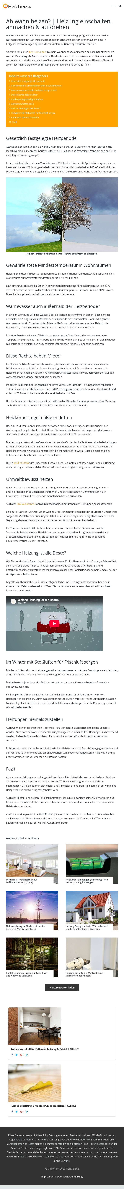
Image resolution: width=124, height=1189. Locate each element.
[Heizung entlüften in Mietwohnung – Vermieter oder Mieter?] (92, 957)
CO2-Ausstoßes (25, 504)
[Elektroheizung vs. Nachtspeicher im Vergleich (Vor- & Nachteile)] (32, 910)
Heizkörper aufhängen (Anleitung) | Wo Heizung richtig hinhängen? (87, 881)
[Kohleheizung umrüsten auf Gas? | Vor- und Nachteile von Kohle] (32, 957)
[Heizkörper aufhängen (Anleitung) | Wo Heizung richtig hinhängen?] (92, 864)
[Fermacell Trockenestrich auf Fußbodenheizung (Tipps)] (32, 864)
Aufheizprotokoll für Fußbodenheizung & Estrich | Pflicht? (45, 1049)
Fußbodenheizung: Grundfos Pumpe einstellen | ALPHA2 (43, 1105)
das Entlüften (21, 463)
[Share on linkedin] (27, 1054)
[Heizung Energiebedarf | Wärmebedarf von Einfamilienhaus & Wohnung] (92, 910)
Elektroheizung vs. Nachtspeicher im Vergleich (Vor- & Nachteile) (25, 927)
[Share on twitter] (17, 1054)
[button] (113, 6)
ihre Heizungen (37, 52)
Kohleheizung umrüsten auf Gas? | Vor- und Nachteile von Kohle (27, 974)
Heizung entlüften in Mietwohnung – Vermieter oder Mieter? (85, 974)
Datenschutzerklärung (70, 1176)
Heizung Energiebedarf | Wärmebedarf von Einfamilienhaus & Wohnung (86, 927)
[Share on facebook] (13, 1054)
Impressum (47, 1176)
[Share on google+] (22, 1054)
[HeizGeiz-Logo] (17, 6)
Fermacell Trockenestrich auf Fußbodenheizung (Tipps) (21, 881)
